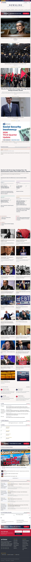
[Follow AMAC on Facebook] (2, 548)
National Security (27, 9)
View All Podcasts (15, 478)
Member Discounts (25, 545)
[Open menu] (29, 3)
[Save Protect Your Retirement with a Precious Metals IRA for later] (29, 515)
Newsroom (24, 546)
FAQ (23, 549)
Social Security (21, 9)
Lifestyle (16, 9)
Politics (4, 9)
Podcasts (15, 546)
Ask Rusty (2, 182)
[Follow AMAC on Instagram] (6, 548)
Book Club (17, 197)
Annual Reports (24, 548)
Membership (15, 542)
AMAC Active (2, 197)
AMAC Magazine (16, 545)
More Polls (27, 403)
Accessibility (12, 560)
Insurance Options (25, 543)
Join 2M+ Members (27, 0)
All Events (28, 480)
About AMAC (16, 540)
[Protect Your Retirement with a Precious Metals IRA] (23, 519)
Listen (28, 447)
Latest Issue (27, 420)
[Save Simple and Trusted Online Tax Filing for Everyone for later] (14, 515)
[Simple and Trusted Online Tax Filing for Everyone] (8, 519)
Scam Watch (3, 222)
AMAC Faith (17, 182)
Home (2, 9)
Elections (8, 9)
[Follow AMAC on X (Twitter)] (4, 548)
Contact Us (15, 548)
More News (27, 386)
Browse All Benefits (26, 512)
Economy (12, 9)
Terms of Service (8, 560)
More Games (27, 424)
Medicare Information (25, 540)
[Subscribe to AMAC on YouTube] (8, 548)
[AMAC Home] (4, 539)
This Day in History (4, 216)
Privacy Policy (2, 560)
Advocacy (18, 216)
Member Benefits (16, 543)
